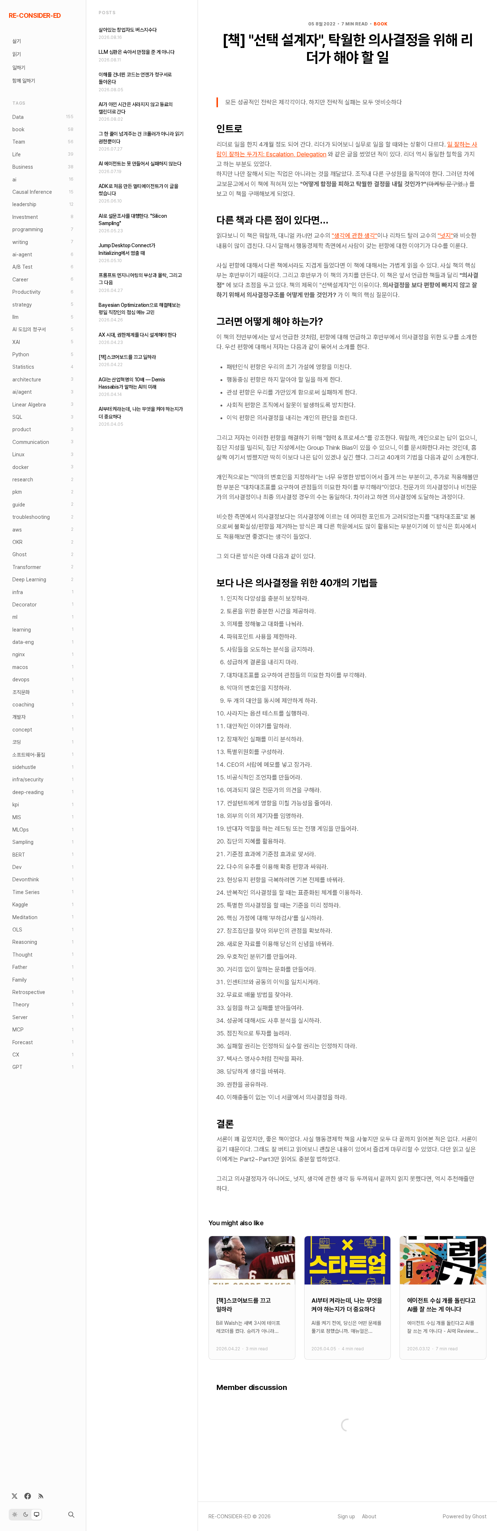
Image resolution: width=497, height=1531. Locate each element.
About (369, 1516)
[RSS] (41, 1496)
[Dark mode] (25, 1515)
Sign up (346, 1516)
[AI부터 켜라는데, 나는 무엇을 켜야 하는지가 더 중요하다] (347, 1297)
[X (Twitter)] (14, 1496)
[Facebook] (27, 1496)
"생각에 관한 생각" (354, 235)
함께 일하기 (23, 81)
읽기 (16, 54)
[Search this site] (71, 1514)
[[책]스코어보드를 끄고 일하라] (252, 1297)
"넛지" (445, 235)
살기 (16, 41)
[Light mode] (14, 1515)
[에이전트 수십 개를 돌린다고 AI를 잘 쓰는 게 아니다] (443, 1297)
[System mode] (36, 1515)
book (380, 24)
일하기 (18, 68)
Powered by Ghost (464, 1516)
